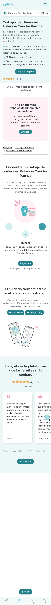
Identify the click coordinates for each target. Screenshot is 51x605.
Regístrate (25, 263)
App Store (17, 312)
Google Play (35, 312)
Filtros (44, 13)
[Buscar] (5, 13)
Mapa (27, 591)
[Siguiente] (47, 417)
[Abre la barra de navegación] (45, 4)
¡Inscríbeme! (25, 461)
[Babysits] (10, 4)
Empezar (25, 132)
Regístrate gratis (25, 71)
